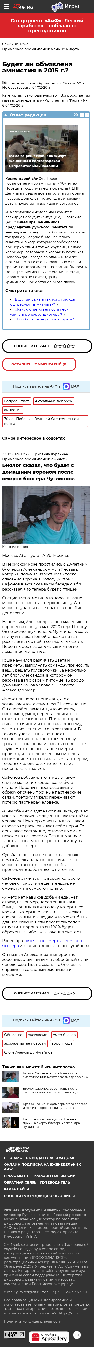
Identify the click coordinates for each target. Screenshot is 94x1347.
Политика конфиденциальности (32, 1321)
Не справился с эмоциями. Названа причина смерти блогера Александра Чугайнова (51, 1123)
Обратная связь (20, 1182)
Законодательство (40, 95)
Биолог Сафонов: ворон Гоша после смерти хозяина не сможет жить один (51, 1090)
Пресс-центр (16, 1176)
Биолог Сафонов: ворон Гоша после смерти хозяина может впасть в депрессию (55, 1075)
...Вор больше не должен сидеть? (44, 319)
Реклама (13, 1158)
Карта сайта (17, 1189)
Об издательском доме (50, 1158)
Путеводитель (55, 1182)
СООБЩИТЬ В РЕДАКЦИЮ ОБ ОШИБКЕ (40, 1196)
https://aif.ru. (69, 1313)
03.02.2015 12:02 (15, 44)
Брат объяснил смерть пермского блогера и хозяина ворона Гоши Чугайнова (55, 1106)
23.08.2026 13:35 (15, 454)
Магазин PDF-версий (54, 1176)
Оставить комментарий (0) (39, 364)
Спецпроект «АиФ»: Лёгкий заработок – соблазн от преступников (47, 25)
